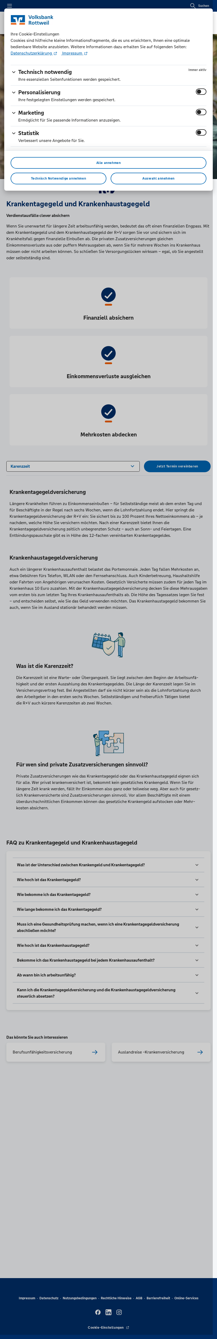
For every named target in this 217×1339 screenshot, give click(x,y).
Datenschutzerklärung (32, 53)
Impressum (72, 53)
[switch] (201, 91)
